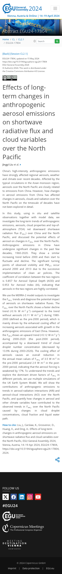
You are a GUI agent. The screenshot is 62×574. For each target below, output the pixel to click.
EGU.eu (50, 568)
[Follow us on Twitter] (5, 497)
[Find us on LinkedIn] (22, 497)
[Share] (57, 460)
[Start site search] (57, 41)
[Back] (6, 53)
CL (13, 39)
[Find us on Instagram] (30, 497)
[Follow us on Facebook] (14, 497)
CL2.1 (21, 39)
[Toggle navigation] (55, 8)
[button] (35, 41)
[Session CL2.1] (19, 53)
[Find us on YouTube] (38, 497)
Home (5, 39)
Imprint (12, 568)
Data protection (31, 568)
